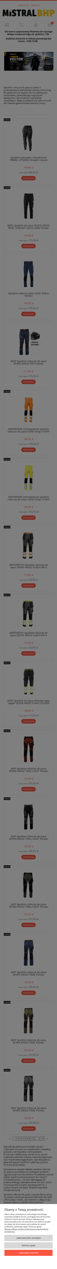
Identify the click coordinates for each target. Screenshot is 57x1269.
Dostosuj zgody (28, 1245)
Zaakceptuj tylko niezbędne (28, 1238)
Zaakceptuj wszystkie (28, 1253)
